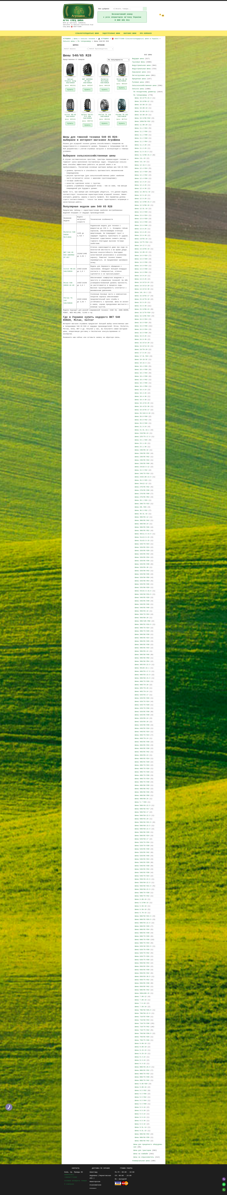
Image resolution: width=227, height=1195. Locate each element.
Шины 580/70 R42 (142, 896)
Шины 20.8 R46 (141, 423)
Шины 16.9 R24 (141, 319)
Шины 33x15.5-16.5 (143, 591)
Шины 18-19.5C (141, 359)
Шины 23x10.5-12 (142, 467)
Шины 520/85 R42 (142, 852)
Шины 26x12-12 (141, 483)
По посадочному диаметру (144, 92)
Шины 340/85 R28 (142, 597)
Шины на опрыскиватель (143, 1157)
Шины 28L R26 (140, 507)
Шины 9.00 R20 (141, 1084)
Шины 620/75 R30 (142, 960)
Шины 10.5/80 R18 (142, 118)
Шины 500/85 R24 (142, 836)
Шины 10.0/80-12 (142, 101)
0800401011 (69, 1175)
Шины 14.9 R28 (141, 259)
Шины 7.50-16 (140, 1007)
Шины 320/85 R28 (142, 551)
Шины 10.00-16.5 (142, 111)
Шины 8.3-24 (140, 1060)
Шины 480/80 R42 (142, 789)
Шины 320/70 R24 (142, 544)
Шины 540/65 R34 (142, 869)
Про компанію (146, 33)
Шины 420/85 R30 (142, 712)
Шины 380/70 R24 (142, 628)
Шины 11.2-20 (140, 145)
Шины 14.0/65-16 (142, 249)
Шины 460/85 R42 (142, 752)
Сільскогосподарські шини (87, 33)
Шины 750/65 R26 (142, 1037)
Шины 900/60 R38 (142, 1137)
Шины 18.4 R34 (141, 373)
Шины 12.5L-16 (141, 209)
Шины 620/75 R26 (142, 956)
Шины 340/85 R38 (142, 601)
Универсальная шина (141, 1161)
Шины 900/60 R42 (142, 1141)
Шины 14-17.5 (140, 245)
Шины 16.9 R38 (141, 333)
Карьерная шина (139, 72)
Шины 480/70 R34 (142, 779)
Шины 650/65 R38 (142, 970)
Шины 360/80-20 (141, 618)
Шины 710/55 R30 (142, 1017)
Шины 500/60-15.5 (142, 826)
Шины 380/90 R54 (142, 661)
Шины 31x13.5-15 (142, 537)
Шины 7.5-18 (140, 1003)
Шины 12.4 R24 (141, 168)
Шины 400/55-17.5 (142, 671)
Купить (70, 90)
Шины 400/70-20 (141, 685)
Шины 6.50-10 (140, 906)
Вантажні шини (130, 33)
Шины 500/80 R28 (142, 832)
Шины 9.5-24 (140, 1117)
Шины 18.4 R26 (141, 366)
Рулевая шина (138, 82)
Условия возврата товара (75, 1181)
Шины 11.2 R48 (141, 138)
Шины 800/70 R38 (142, 1077)
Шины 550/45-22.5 (142, 879)
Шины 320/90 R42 (142, 571)
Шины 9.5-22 (140, 1114)
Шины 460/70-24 (141, 738)
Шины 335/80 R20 (142, 587)
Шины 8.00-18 (140, 1047)
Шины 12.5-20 (140, 199)
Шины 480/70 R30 (142, 775)
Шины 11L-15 (140, 158)
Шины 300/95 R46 (142, 527)
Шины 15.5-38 (140, 306)
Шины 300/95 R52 (142, 530)
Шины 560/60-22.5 (142, 889)
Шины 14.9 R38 (141, 269)
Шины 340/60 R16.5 (143, 594)
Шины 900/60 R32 (142, 1134)
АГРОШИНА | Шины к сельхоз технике (79, 39)
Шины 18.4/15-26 (142, 403)
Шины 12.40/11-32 (142, 192)
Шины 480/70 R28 (142, 772)
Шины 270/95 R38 (142, 490)
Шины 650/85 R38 (142, 983)
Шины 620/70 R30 (142, 950)
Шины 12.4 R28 (141, 172)
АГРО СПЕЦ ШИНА (73, 20)
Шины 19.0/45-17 (142, 410)
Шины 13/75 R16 (141, 242)
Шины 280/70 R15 (142, 504)
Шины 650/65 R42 (142, 973)
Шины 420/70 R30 (142, 708)
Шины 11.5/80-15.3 (143, 155)
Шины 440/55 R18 (142, 728)
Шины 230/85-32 (141, 450)
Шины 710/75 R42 (142, 1030)
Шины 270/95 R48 (142, 494)
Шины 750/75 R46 (142, 1040)
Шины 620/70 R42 (142, 953)
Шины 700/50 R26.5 (143, 1010)
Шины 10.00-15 (141, 105)
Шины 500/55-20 (141, 819)
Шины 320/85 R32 (142, 554)
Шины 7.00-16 (140, 1000)
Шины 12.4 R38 (141, 178)
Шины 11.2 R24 (141, 128)
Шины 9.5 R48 (140, 1104)
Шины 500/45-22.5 (142, 805)
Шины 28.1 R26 (141, 500)
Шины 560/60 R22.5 (143, 886)
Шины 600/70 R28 (142, 936)
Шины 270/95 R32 (142, 487)
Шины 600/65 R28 (142, 926)
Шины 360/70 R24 (142, 614)
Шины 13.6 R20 (141, 212)
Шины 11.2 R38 (141, 135)
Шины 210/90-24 (141, 433)
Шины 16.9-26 (140, 336)
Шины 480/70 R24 (142, 765)
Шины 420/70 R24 (142, 701)
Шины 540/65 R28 (142, 862)
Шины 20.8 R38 (141, 416)
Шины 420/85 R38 (142, 715)
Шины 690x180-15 (142, 993)
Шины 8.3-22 (140, 1057)
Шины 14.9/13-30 (142, 289)
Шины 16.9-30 (140, 339)
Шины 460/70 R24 (142, 735)
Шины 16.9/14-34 (142, 346)
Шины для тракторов (142, 1150)
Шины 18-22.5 (140, 363)
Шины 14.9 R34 (141, 266)
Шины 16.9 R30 (141, 326)
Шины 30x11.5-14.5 (143, 534)
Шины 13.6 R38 (141, 222)
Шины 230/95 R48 (142, 463)
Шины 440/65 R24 (142, 732)
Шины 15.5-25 (140, 302)
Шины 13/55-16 (141, 239)
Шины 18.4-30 (140, 396)
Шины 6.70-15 (140, 913)
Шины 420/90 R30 (142, 725)
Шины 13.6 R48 (141, 225)
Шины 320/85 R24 (142, 547)
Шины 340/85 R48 (142, 608)
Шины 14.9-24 (140, 276)
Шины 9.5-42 (140, 1124)
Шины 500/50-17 (141, 812)
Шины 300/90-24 (141, 524)
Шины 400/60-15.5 (142, 678)
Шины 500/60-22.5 (142, 829)
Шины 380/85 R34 (142, 648)
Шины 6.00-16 (140, 899)
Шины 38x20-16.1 (142, 668)
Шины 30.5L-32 (141, 514)
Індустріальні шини (111, 33)
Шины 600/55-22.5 (142, 923)
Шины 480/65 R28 (142, 762)
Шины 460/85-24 (141, 755)
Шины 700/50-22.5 (142, 1013)
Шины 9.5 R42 (140, 1097)
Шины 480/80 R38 (142, 785)
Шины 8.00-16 (140, 1043)
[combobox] (75, 49)
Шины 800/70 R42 (142, 1080)
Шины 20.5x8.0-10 (142, 413)
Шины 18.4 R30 (141, 369)
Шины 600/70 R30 (142, 939)
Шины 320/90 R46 (142, 574)
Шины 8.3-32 (140, 1064)
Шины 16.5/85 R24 (142, 316)
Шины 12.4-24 (140, 182)
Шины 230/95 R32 (142, 453)
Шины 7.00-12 (140, 996)
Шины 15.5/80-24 (142, 309)
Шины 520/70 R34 (142, 842)
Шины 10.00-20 (141, 115)
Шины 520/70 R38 (142, 846)
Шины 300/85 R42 (142, 520)
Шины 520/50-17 (141, 839)
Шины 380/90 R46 (142, 654)
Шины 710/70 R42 (142, 1027)
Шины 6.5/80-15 (141, 903)
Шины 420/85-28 (141, 722)
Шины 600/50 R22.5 (143, 916)
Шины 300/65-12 (141, 517)
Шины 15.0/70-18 (142, 299)
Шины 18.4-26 (140, 393)
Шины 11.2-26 (140, 148)
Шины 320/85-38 (141, 567)
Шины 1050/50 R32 (142, 121)
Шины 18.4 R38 (141, 376)
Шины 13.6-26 (140, 229)
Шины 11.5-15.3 (141, 152)
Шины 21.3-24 (140, 426)
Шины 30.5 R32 (141, 510)
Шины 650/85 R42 (142, 986)
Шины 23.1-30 (140, 447)
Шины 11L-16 (140, 162)
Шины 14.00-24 (141, 252)
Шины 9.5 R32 (140, 1090)
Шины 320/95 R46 (142, 584)
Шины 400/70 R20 (142, 681)
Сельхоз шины (69, 41)
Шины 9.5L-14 (140, 1127)
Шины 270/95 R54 (142, 497)
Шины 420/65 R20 (142, 698)
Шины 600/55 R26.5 (143, 919)
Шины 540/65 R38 (142, 872)
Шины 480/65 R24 (142, 758)
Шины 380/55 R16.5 (143, 624)
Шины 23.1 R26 (141, 440)
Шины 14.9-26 (140, 279)
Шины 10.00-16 (141, 108)
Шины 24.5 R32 (141, 470)
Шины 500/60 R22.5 (143, 822)
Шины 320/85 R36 (142, 561)
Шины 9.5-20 (140, 1110)
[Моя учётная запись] (156, 16)
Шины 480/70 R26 (142, 768)
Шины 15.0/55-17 (142, 296)
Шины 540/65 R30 (142, 866)
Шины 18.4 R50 (141, 386)
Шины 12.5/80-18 (142, 205)
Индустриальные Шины (141, 69)
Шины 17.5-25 (140, 353)
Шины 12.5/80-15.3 (143, 202)
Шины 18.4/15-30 (142, 406)
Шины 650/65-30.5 (142, 976)
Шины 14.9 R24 (141, 255)
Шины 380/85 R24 (142, 638)
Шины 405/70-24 (141, 691)
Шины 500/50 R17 (142, 809)
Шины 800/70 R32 (142, 1074)
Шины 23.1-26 (140, 443)
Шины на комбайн (140, 1154)
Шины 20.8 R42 (141, 420)
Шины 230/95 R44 (142, 460)
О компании (69, 1184)
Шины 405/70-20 (141, 688)
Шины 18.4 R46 (141, 383)
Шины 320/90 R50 (142, 577)
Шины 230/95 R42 (142, 457)
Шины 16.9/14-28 (142, 343)
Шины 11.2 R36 (141, 131)
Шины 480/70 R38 (142, 782)
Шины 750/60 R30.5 (143, 1033)
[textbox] (75, 48)
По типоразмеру (84, 41)
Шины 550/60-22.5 (142, 882)
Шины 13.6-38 (140, 235)
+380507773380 (70, 1177)
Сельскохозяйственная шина (144, 85)
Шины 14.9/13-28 (142, 286)
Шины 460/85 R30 (142, 742)
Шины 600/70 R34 (142, 943)
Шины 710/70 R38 (142, 1023)
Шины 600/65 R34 (142, 929)
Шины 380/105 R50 (142, 621)
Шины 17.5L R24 (141, 356)
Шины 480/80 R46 (142, 792)
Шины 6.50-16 (140, 909)
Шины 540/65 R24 (142, 859)
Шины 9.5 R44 (140, 1100)
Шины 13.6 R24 (141, 215)
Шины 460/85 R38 (142, 748)
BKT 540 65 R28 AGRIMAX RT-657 (69, 254)
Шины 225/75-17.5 (142, 437)
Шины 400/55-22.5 (142, 675)
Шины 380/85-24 (141, 651)
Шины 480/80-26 (141, 799)
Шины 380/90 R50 (142, 658)
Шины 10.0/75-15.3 (143, 98)
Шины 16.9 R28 (141, 323)
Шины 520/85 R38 (142, 849)
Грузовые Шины (138, 62)
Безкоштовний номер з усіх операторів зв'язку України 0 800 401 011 (122, 17)
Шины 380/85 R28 (142, 641)
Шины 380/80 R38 (142, 634)
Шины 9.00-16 (140, 1087)
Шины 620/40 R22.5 (143, 946)
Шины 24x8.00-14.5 (143, 477)
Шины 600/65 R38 (142, 933)
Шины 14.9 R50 (141, 272)
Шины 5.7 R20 (140, 802)
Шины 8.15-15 (140, 1050)
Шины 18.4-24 (140, 390)
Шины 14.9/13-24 (142, 282)
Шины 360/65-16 (141, 611)
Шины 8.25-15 (140, 1053)
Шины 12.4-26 (140, 185)
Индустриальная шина (141, 65)
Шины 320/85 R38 (142, 564)
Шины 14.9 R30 (141, 262)
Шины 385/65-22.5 (142, 664)
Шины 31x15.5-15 (142, 540)
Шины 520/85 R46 (142, 856)
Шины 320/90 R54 (142, 581)
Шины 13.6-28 (140, 232)
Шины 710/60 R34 (142, 1020)
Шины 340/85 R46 (142, 604)
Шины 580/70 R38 (142, 893)
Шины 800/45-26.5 (142, 1067)
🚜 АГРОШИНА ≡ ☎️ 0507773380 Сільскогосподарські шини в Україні (128, 39)
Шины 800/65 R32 (142, 1070)
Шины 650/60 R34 (142, 963)
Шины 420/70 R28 (142, 705)
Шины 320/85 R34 (142, 557)
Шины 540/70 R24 (142, 876)
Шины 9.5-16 (140, 1107)
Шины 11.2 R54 (141, 141)
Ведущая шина (138, 59)
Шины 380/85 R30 (142, 644)
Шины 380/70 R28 (142, 631)
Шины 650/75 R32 (142, 980)
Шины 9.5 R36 (140, 1094)
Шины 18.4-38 (140, 400)
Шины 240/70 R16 (142, 473)
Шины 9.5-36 (140, 1121)
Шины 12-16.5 (140, 165)
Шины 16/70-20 (141, 349)
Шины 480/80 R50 (142, 795)
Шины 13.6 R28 (141, 219)
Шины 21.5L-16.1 (142, 430)
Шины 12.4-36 (140, 188)
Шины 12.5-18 (140, 195)
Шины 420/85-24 (141, 718)
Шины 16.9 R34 (141, 329)
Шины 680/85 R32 (142, 990)
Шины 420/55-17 (141, 695)
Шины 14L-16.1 (141, 292)
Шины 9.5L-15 (140, 1131)
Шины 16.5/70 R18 (142, 312)
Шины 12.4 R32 (141, 175)
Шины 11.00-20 (141, 125)
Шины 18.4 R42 (141, 380)
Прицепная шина (139, 79)
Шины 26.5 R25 (141, 480)
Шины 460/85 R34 (142, 745)
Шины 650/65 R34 (142, 966)
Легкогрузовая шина (141, 75)
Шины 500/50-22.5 (142, 815)
